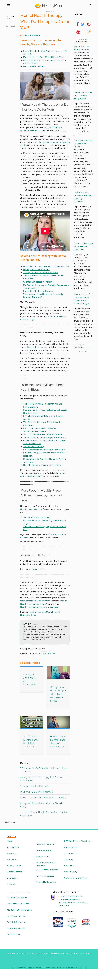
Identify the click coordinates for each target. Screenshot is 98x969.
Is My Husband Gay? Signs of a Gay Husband (83, 143)
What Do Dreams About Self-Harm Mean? (43, 434)
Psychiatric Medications (18, 903)
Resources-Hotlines (16, 916)
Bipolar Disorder (14, 871)
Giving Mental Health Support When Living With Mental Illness (58, 694)
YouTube (54, 607)
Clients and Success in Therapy (37, 281)
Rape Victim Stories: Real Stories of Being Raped (83, 95)
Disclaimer (70, 953)
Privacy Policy (60, 953)
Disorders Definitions (17, 897)
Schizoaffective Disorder (76, 878)
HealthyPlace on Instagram (32, 607)
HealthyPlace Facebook (31, 509)
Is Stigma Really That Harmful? (36, 791)
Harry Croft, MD (48, 653)
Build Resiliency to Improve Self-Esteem (42, 465)
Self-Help (68, 859)
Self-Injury (69, 865)
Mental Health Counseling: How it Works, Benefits (46, 266)
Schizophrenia (70, 853)
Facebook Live (34, 347)
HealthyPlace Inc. (27, 967)
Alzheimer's (12, 859)
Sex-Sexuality (70, 871)
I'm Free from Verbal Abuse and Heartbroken (44, 449)
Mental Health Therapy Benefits (38, 291)
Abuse (10, 841)
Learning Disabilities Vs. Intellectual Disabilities (83, 246)
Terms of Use (47, 953)
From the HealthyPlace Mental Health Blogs (43, 57)
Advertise (38, 953)
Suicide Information (16, 922)
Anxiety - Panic (14, 865)
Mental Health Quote (33, 66)
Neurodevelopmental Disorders (46, 864)
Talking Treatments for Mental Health (40, 272)
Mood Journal (13, 934)
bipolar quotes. (38, 569)
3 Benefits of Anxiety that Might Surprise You (44, 437)
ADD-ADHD (13, 847)
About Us (19, 953)
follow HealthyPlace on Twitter (34, 600)
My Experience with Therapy (36, 269)
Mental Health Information (19, 910)
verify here (64, 905)
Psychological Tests (16, 928)
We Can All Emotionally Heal (36, 517)
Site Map (11, 953)
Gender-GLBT (43, 856)
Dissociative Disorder (45, 844)
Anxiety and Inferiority (33, 446)
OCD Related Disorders (47, 869)
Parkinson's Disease (45, 876)
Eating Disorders (43, 850)
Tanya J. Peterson (31, 35)
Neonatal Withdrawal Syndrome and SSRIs (43, 797)
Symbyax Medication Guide (35, 786)
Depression (12, 878)
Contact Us (28, 953)
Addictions (12, 853)
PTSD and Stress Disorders (77, 841)
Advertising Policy (83, 953)
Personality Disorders (46, 882)
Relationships (70, 847)
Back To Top (10, 821)
